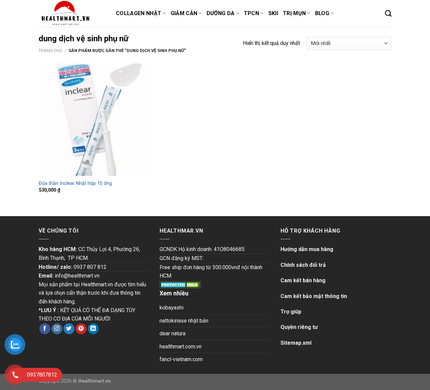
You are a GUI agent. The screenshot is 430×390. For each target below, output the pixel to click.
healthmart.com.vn (181, 346)
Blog (322, 13)
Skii (273, 13)
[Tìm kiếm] (388, 13)
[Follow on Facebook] (44, 329)
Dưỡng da (221, 13)
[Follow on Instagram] (56, 329)
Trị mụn (294, 13)
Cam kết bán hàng (303, 280)
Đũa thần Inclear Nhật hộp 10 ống (75, 183)
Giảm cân (184, 13)
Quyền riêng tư (299, 327)
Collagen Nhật (138, 13)
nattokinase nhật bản (184, 321)
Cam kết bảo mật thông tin (314, 296)
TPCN (251, 13)
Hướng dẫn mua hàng (307, 249)
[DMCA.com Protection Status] (180, 284)
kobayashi (171, 307)
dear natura (172, 333)
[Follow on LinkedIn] (93, 329)
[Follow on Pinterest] (81, 329)
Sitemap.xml (296, 343)
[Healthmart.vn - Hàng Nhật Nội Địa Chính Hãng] (72, 13)
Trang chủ (50, 50)
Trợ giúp (291, 311)
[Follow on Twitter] (69, 329)
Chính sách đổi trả (303, 265)
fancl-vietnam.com (181, 359)
